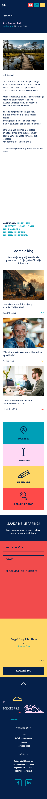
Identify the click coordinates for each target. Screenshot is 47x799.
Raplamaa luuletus (14, 232)
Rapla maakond (11, 229)
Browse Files (23, 646)
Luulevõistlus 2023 (14, 226)
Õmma (31, 226)
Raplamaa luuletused (15, 235)
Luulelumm (8, 26)
